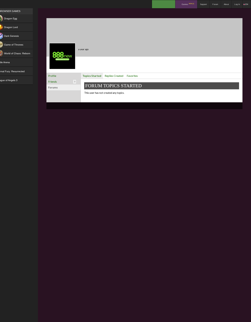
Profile (52, 75)
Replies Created (114, 75)
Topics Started (91, 75)
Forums (53, 87)
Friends (61, 81)
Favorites (132, 75)
